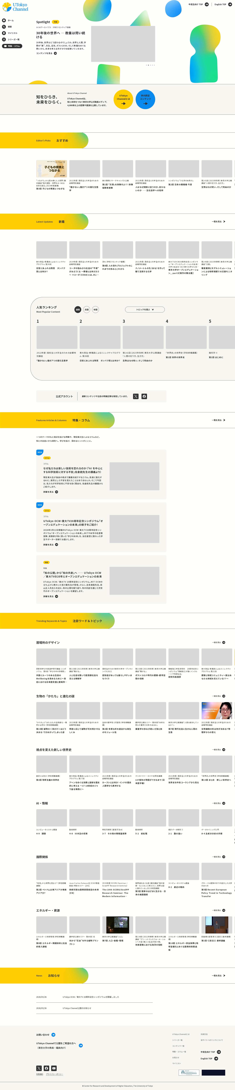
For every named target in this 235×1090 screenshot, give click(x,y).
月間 (87, 309)
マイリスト (176, 1063)
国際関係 (42, 857)
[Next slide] (160, 44)
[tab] (146, 65)
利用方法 (204, 1034)
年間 (95, 309)
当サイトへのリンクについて (212, 1040)
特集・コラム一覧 (179, 1051)
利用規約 (39, 1074)
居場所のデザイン (48, 642)
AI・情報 (42, 803)
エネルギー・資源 (48, 910)
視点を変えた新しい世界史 (53, 749)
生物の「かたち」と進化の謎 (55, 696)
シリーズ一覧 (177, 1040)
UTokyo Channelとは (180, 1034)
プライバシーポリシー (54, 1074)
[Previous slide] (30, 44)
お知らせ (175, 1057)
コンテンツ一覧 (178, 1046)
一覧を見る (217, 221)
